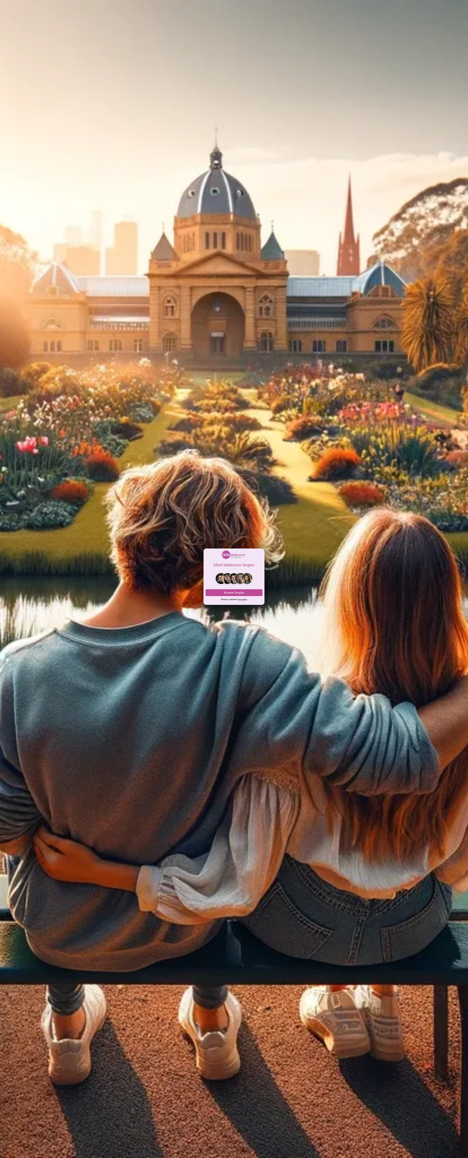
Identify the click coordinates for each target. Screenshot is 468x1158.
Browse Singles (234, 592)
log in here (242, 599)
